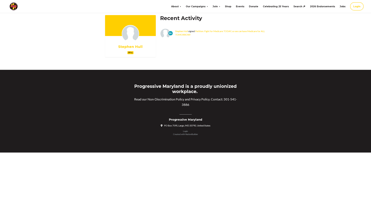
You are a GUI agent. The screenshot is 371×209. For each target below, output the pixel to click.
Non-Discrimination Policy (166, 99)
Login (356, 6)
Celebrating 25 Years (276, 6)
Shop (228, 6)
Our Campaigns (196, 6)
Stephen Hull (130, 47)
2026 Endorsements (322, 6)
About (175, 6)
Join (216, 6)
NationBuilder (192, 134)
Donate (253, 6)
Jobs (342, 6)
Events (240, 6)
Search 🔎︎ (299, 6)
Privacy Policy (200, 99)
